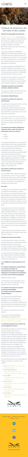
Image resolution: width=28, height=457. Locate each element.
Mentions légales (7, 416)
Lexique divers (14, 409)
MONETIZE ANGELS (10, 37)
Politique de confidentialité (18, 416)
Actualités (12, 418)
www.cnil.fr (15, 234)
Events (16, 418)
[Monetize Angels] (7, 4)
